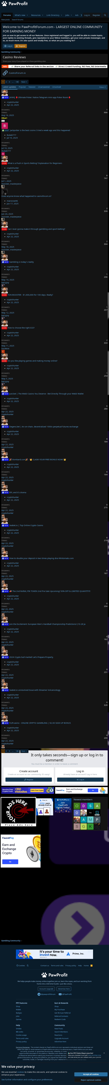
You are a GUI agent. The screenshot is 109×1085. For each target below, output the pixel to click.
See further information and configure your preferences (26, 1079)
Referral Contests (61, 1016)
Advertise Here (64, 989)
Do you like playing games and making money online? (32, 360)
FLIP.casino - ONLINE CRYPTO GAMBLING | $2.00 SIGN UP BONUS (40, 723)
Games (18, 1019)
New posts (5, 19)
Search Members (61, 1032)
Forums (7, 15)
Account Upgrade (46, 989)
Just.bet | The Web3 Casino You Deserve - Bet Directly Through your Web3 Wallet (46, 393)
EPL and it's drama (17, 492)
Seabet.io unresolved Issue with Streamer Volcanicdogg (34, 690)
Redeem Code (60, 1019)
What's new (20, 15)
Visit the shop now (94, 1055)
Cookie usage (21, 1035)
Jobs (67, 15)
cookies (20, 1072)
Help (80, 965)
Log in (81, 779)
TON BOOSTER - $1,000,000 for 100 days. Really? (30, 294)
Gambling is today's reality (21, 262)
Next (23, 82)
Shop (18, 1006)
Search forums (17, 19)
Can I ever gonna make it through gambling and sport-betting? (36, 229)
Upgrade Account (61, 1038)
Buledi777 (11, 135)
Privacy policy (70, 965)
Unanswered (44, 87)
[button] (27, 15)
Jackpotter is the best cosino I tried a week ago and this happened (40, 130)
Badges (19, 1013)
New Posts (58, 1028)
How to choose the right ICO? (21, 327)
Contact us (45, 965)
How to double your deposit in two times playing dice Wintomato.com (41, 558)
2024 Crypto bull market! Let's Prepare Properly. (31, 657)
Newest (32, 87)
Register (30, 779)
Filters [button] (101, 87)
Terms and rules (57, 965)
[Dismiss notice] (104, 1053)
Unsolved (56, 87)
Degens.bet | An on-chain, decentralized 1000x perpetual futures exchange (43, 426)
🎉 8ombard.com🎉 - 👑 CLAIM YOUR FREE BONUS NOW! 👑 (37, 459)
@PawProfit (67, 994)
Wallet (18, 1009)
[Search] (105, 15)
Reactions (58, 1035)
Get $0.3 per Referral (62, 1013)
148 (17, 82)
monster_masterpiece (11, 183)
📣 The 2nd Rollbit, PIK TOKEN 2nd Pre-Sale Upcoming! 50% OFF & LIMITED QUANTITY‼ (49, 591)
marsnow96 (12, 200)
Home (86, 965)
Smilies (18, 1028)
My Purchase (59, 1009)
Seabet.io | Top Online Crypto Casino (26, 525)
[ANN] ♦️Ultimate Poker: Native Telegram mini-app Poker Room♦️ (40, 97)
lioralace (5, 348)
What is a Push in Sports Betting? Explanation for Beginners (35, 163)
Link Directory (53, 15)
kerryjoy (5, 282)
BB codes (19, 1032)
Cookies (21, 965)
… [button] (12, 82)
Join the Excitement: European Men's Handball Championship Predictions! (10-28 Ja (47, 624)
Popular (22, 87)
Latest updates (9, 87)
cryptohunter (13, 102)
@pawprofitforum (48, 994)
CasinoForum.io (17, 72)
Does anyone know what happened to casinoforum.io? (26, 196)
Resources (36, 15)
